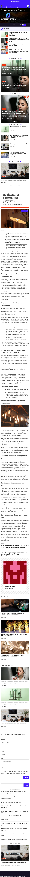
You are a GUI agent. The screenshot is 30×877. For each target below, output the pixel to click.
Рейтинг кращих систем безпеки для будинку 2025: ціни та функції (14, 635)
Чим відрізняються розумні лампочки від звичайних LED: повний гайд (12, 656)
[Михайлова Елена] (15, 572)
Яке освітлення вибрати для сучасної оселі (16, 248)
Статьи (4, 65)
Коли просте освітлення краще (13, 242)
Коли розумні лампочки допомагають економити (17, 237)
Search (26, 785)
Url (1, 765)
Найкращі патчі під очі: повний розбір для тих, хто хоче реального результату (19, 34)
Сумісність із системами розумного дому (15, 245)
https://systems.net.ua (9, 588)
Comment (3, 739)
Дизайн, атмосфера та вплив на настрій (15, 247)
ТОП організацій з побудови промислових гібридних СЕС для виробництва (18, 51)
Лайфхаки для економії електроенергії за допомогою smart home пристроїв (12, 614)
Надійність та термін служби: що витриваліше (16, 244)
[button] (25, 97)
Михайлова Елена (18, 204)
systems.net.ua (8, 19)
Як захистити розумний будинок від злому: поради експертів (14, 839)
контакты (22, 876)
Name (2, 751)
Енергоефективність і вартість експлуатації (16, 236)
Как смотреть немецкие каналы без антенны (19, 144)
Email (2, 758)
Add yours (24, 734)
